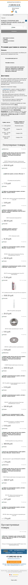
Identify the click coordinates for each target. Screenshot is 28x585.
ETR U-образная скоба (14, 236)
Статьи (14, 552)
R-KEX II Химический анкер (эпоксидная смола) (14, 477)
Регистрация (15, 8)
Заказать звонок (15, 562)
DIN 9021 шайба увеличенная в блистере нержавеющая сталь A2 (14, 403)
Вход (13, 9)
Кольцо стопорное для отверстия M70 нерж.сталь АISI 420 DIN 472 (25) (14, 544)
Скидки (5, 39)
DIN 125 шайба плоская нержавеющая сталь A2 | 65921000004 (14, 384)
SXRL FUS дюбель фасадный (14, 310)
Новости (7, 552)
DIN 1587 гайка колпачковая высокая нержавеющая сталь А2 (14, 496)
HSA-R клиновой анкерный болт (14, 217)
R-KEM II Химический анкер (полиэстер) (14, 365)
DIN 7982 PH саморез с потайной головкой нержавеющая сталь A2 (14, 422)
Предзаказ (14, 31)
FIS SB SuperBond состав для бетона (14, 440)
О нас (10, 550)
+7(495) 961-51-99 (13, 114)
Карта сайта (14, 580)
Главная (5, 550)
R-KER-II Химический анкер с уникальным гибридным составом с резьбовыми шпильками (14, 162)
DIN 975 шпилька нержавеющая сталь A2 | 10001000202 (14, 274)
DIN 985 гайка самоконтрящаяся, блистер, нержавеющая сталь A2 (14, 254)
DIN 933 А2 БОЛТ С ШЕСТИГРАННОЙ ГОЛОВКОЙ (14, 459)
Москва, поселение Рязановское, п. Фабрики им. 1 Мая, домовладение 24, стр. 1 (14, 564)
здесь (16, 104)
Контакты (20, 552)
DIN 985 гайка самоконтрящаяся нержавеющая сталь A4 (14, 199)
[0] (12, 12)
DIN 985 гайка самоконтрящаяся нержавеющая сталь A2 (14, 515)
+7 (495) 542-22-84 (14, 5)
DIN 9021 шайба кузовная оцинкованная (14, 346)
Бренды (10, 15)
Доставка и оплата (8, 38)
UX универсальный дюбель (14, 180)
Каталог (5, 15)
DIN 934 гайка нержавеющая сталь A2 (14, 328)
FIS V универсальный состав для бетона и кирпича (14, 292)
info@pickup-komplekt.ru (14, 6)
